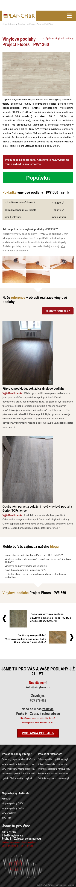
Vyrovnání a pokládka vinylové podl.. (54, 768)
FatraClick (6, 798)
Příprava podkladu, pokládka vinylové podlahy (33, 388)
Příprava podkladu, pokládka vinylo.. (54, 759)
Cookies (71, 884)
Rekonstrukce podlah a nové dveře (53, 773)
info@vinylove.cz (38, 687)
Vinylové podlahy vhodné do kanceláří (26, 565)
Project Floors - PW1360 (41, 24)
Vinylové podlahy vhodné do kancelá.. (18, 768)
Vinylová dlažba (9, 812)
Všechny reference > (57, 310)
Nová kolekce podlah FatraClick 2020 (25, 570)
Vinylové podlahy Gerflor (13, 808)
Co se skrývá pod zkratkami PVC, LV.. (19, 759)
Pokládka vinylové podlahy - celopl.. (54, 778)
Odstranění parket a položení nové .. (54, 763)
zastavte (48, 709)
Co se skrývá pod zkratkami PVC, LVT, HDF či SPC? (34, 555)
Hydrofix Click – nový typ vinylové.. (17, 778)
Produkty (22, 24)
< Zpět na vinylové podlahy (58, 38)
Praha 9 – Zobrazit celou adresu (38, 713)
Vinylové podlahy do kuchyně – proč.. (18, 763)
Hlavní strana (8, 24)
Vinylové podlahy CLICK (13, 803)
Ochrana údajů (61, 884)
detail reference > (50, 527)
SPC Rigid (6, 817)
